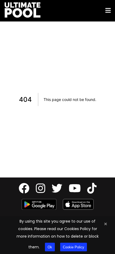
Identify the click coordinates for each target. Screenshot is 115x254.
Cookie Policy (73, 247)
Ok (50, 247)
